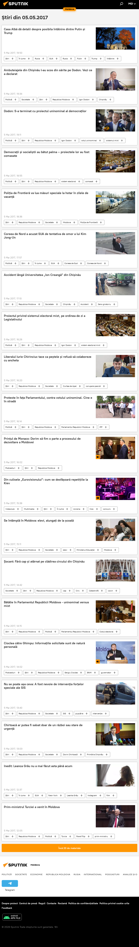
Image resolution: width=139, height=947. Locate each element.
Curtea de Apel (69, 386)
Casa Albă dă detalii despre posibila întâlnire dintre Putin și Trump (44, 31)
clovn (110, 590)
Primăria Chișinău (95, 754)
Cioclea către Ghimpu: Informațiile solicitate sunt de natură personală (44, 645)
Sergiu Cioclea (71, 672)
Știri (7, 58)
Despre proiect (10, 903)
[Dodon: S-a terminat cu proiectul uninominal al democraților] (115, 120)
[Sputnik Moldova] (17, 6)
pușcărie (79, 713)
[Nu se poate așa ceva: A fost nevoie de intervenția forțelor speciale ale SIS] (115, 693)
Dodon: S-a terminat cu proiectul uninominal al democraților (45, 111)
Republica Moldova (61, 99)
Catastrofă (93, 590)
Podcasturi (10, 468)
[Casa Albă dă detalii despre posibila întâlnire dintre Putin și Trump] (115, 38)
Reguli (41, 903)
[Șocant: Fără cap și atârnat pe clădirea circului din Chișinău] (115, 571)
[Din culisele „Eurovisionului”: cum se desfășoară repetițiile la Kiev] (115, 489)
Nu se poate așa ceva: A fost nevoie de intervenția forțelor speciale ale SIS (44, 686)
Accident (84, 304)
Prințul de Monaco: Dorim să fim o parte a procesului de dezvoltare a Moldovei (42, 440)
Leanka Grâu (72, 795)
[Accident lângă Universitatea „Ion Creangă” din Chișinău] (115, 284)
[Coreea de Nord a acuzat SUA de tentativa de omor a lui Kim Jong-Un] (115, 243)
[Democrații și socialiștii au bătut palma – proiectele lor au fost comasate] (115, 161)
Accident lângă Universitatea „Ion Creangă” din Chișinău (42, 275)
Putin (79, 58)
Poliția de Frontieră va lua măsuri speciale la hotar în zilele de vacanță (46, 195)
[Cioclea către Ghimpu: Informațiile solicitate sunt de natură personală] (115, 652)
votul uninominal (89, 140)
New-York (52, 795)
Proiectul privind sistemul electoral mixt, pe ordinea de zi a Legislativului (44, 317)
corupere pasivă (93, 386)
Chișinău (103, 99)
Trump (94, 58)
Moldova (67, 222)
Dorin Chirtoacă (70, 754)
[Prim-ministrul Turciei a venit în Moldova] (115, 816)
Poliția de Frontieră (88, 222)
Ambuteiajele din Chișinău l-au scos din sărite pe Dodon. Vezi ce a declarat (48, 72)
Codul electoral (106, 631)
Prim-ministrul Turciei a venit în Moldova (32, 807)
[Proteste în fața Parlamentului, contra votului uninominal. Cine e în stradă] (115, 407)
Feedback (7, 907)
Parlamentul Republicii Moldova (75, 427)
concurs (107, 509)
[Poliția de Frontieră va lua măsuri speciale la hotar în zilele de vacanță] (115, 202)
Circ (78, 590)
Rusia (37, 58)
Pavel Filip (80, 836)
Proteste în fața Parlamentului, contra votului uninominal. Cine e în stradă (48, 399)
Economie (36, 874)
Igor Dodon (84, 99)
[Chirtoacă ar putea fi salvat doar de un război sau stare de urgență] (115, 734)
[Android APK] (12, 917)
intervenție (97, 713)
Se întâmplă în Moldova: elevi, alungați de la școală (39, 520)
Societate (26, 99)
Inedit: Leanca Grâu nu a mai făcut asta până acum (38, 766)
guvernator (106, 672)
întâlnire (110, 58)
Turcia (64, 836)
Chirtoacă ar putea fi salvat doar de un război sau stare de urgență (43, 727)
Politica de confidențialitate (83, 903)
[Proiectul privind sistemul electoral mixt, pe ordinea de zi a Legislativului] (115, 325)
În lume (22, 58)
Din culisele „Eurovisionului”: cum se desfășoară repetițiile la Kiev (46, 481)
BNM (89, 672)
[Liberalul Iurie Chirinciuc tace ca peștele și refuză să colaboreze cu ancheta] (115, 366)
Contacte (51, 903)
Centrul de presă (28, 903)
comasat (89, 181)
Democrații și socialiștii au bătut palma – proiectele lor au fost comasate (46, 154)
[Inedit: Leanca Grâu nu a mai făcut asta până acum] (115, 775)
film (108, 795)
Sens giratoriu (104, 304)
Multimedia (29, 509)
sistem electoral (68, 181)
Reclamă (62, 903)
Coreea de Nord (94, 263)
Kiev (92, 509)
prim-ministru (101, 836)
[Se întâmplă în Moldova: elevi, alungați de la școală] (115, 530)
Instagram (92, 795)
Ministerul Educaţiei (86, 550)
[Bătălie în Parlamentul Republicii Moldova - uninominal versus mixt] (115, 611)
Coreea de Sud (71, 263)
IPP (101, 427)
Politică (8, 99)
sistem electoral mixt (90, 345)
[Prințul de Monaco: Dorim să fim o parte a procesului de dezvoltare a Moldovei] (115, 448)
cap (64, 590)
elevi (65, 550)
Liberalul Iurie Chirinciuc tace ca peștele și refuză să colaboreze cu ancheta (47, 358)
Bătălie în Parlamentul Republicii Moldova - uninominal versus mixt (46, 604)
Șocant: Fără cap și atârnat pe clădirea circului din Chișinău (44, 561)
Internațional (93, 874)
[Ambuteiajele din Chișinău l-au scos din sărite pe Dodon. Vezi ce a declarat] (115, 79)
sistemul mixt (112, 140)
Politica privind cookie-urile (114, 903)
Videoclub (10, 509)
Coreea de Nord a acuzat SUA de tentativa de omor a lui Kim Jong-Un (45, 236)
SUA (51, 58)
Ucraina (76, 509)
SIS (64, 713)
